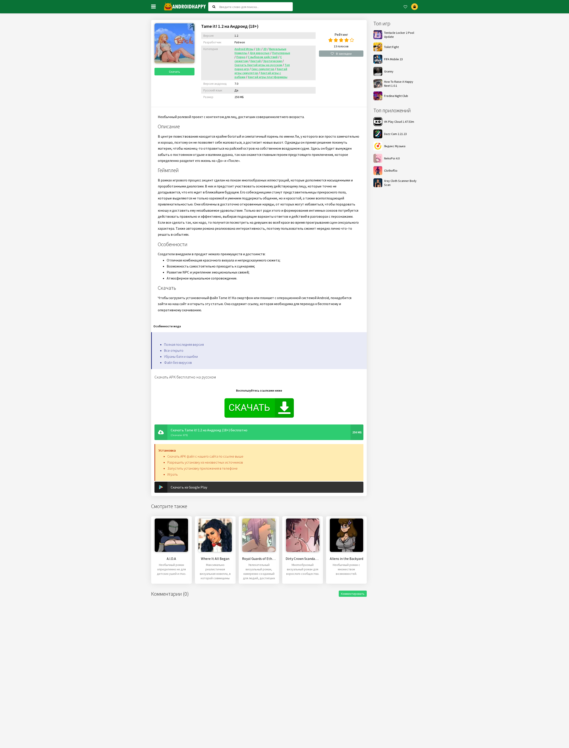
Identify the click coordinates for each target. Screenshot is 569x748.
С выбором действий (263, 57)
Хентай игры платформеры (267, 77)
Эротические (272, 61)
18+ (258, 49)
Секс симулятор (262, 69)
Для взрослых (260, 53)
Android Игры (243, 49)
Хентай (255, 61)
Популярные (281, 53)
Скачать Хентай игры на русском (258, 65)
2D (265, 49)
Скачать (174, 72)
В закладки (344, 54)
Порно (240, 57)
